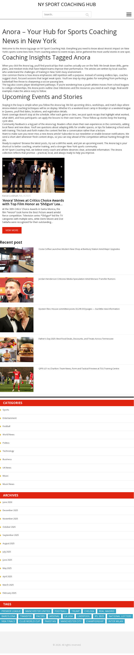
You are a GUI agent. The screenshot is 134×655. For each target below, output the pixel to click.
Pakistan (50, 621)
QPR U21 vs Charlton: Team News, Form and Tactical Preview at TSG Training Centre (79, 368)
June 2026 (7, 502)
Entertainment (9, 418)
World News (9, 434)
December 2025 (10, 510)
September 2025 (11, 535)
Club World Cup (30, 621)
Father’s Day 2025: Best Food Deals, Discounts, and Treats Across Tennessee (76, 338)
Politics (6, 443)
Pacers (40, 616)
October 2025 (9, 527)
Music (5, 475)
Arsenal (54, 616)
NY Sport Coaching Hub (67, 4)
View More (12, 230)
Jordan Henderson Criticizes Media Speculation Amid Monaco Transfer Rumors (77, 279)
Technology (8, 451)
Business (7, 459)
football (61, 611)
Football (6, 426)
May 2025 (7, 568)
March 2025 (8, 584)
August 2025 (9, 543)
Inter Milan (115, 621)
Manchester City (71, 621)
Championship (95, 621)
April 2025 (7, 576)
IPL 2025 (99, 616)
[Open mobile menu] (128, 14)
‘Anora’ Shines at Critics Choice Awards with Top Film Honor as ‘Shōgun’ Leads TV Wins (33, 202)
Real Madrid (106, 611)
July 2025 (7, 551)
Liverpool (84, 616)
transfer (26, 616)
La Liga (68, 616)
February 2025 (9, 593)
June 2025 (7, 560)
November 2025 (10, 518)
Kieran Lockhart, (10, 195)
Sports (6, 409)
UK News (7, 467)
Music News (8, 484)
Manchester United (37, 611)
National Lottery (120, 616)
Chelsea (89, 611)
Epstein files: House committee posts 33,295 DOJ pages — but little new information (79, 309)
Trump (75, 611)
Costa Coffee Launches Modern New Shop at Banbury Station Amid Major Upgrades (79, 249)
